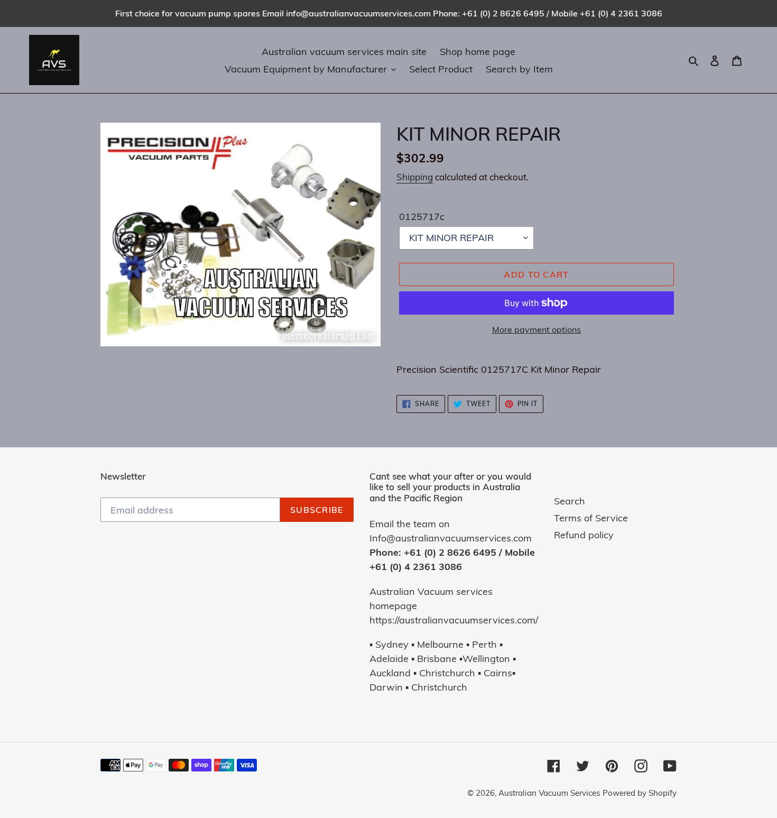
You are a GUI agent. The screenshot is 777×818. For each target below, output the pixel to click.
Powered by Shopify (640, 793)
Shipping (414, 176)
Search (569, 501)
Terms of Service (591, 518)
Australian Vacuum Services (549, 793)
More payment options (536, 329)
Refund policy (584, 535)
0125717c (422, 216)
